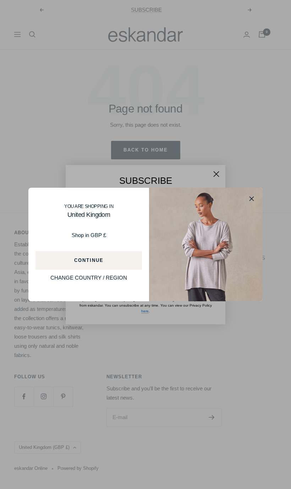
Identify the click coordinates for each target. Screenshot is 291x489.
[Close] (251, 198)
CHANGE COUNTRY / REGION (88, 278)
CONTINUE (89, 260)
